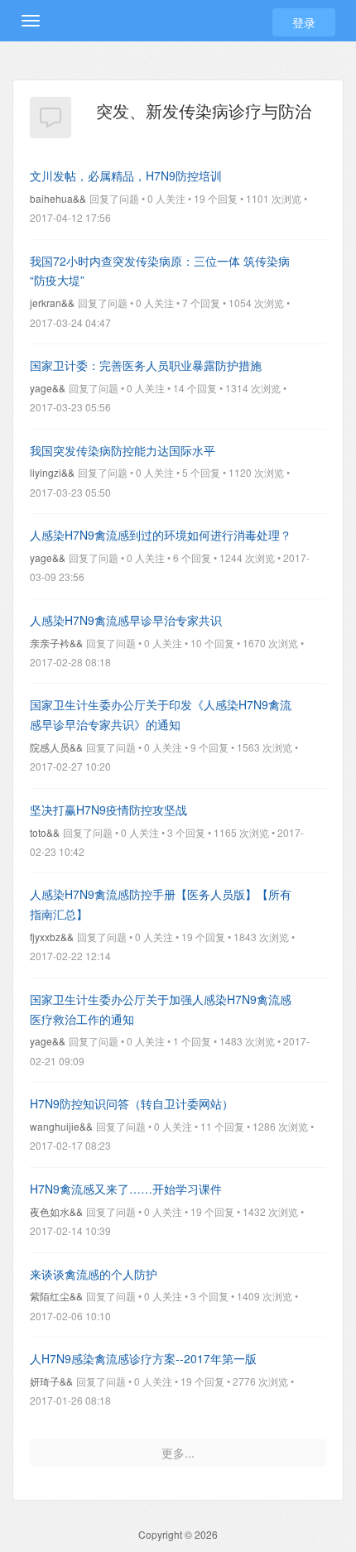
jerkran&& (52, 303)
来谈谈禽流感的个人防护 (93, 1274)
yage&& (47, 388)
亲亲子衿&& (56, 643)
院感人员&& (56, 747)
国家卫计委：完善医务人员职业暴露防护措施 (146, 365)
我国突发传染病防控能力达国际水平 (122, 450)
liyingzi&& (52, 472)
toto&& (45, 832)
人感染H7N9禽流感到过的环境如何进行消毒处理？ (160, 534)
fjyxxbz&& (52, 937)
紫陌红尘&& (56, 1296)
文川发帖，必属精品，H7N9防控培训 (126, 175)
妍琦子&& (51, 1381)
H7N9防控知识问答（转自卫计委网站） (131, 1103)
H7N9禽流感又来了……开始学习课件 (126, 1188)
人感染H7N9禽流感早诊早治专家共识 (126, 620)
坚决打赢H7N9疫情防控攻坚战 (108, 809)
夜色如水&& (56, 1211)
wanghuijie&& (61, 1126)
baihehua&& (58, 198)
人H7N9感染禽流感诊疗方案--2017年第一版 (143, 1358)
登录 (303, 22)
